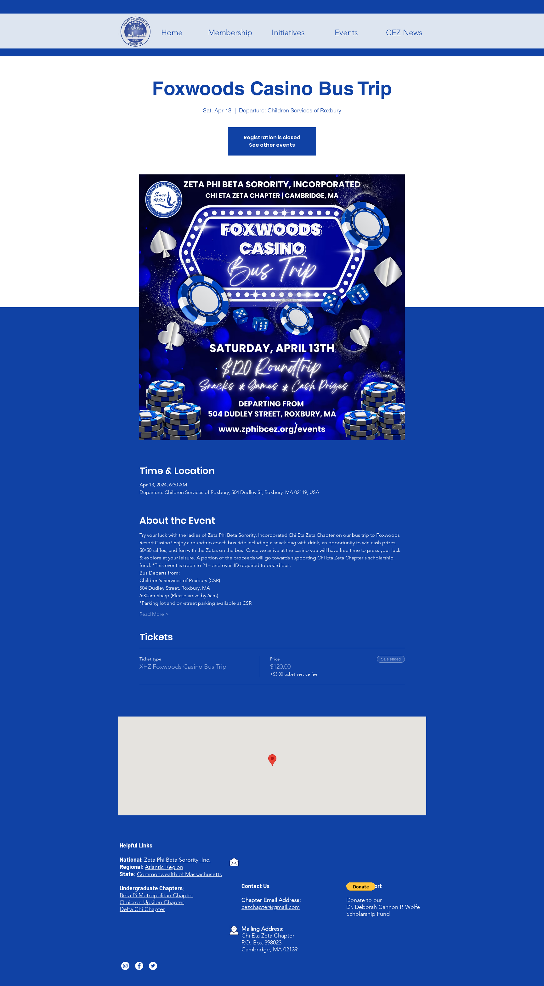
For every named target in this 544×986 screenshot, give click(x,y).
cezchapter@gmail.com (270, 907)
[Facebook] (139, 966)
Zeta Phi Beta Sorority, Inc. (177, 859)
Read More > (154, 614)
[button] (360, 886)
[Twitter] (153, 966)
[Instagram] (125, 966)
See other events (272, 145)
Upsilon (152, 902)
